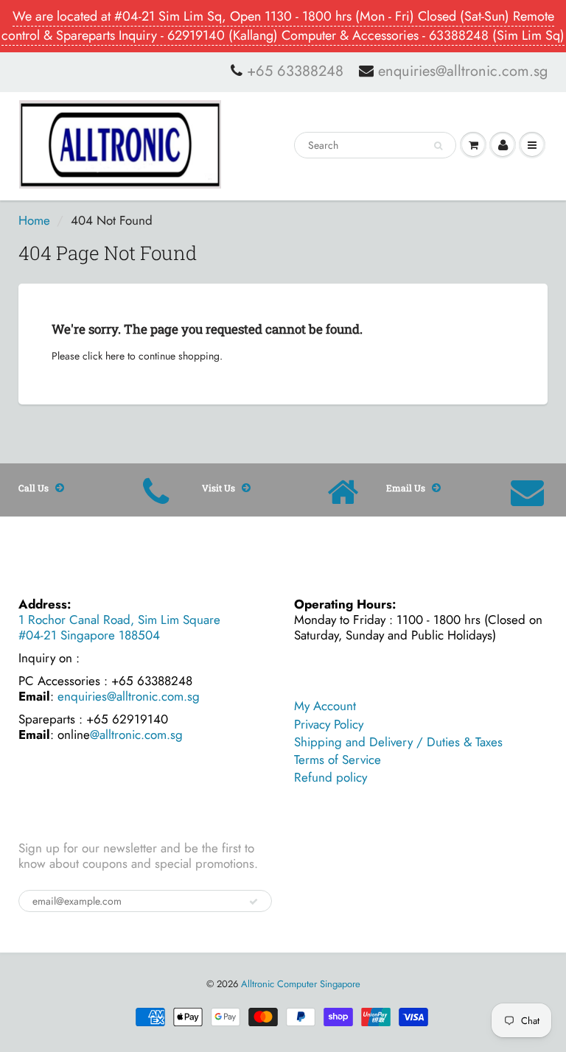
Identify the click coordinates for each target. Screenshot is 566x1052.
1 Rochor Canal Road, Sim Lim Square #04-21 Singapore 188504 (119, 627)
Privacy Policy (328, 724)
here (115, 355)
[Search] (438, 146)
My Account (325, 706)
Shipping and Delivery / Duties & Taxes (398, 742)
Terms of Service (337, 759)
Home (34, 220)
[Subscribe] (253, 902)
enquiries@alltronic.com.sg (463, 71)
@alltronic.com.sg (136, 734)
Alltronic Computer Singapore (300, 984)
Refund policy (330, 777)
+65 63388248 (295, 71)
